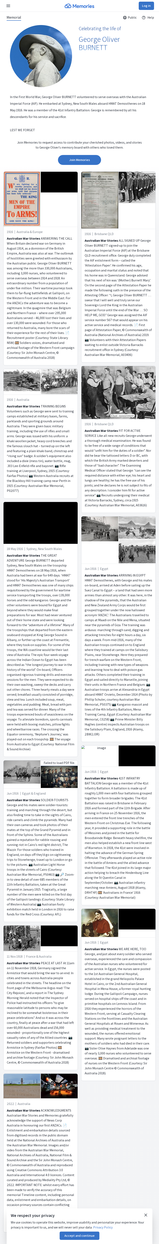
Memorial (14, 17)
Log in (146, 6)
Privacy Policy (103, 1227)
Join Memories (79, 160)
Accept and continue (79, 1235)
